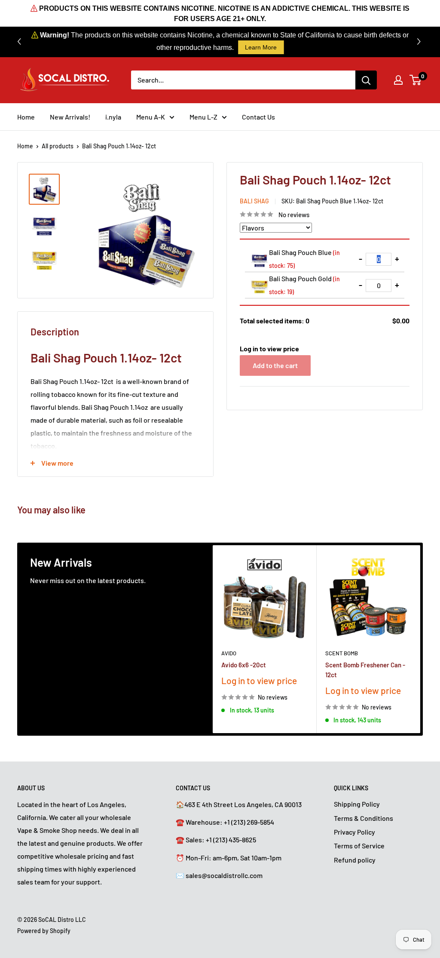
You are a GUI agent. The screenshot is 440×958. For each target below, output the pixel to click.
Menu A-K (150, 117)
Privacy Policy (354, 832)
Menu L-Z (203, 117)
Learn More (261, 47)
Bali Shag (254, 201)
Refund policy (355, 860)
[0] (415, 80)
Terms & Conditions (363, 818)
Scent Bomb (341, 652)
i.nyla (113, 117)
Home (26, 117)
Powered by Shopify (43, 930)
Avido (228, 652)
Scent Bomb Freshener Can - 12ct (365, 669)
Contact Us (258, 117)
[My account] (398, 80)
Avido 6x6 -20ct (243, 664)
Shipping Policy (357, 804)
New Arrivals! (70, 117)
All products (57, 146)
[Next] (420, 639)
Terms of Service (359, 845)
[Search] (366, 80)
